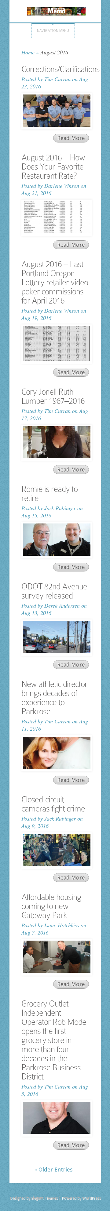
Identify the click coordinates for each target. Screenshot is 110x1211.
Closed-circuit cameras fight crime (53, 804)
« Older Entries (53, 1169)
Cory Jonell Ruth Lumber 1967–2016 (53, 396)
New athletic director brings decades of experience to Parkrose (54, 697)
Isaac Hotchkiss (61, 925)
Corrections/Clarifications (60, 69)
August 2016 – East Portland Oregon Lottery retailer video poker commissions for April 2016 (54, 282)
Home (28, 52)
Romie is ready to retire (49, 493)
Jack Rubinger (60, 508)
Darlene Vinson (61, 185)
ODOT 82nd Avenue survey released (54, 591)
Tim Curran (57, 79)
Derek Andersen (62, 605)
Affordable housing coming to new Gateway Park (51, 906)
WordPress (91, 1198)
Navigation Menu (53, 31)
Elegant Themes (44, 1198)
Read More (71, 138)
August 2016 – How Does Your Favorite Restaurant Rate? (53, 166)
